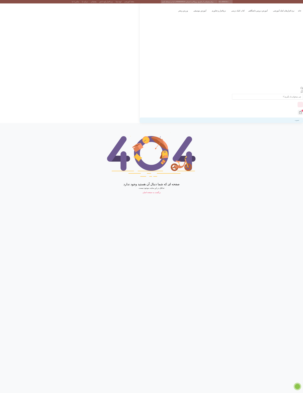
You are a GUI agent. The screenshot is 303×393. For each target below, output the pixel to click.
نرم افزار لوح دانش (106, 1)
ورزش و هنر (183, 11)
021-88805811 (223, 2)
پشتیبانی (93, 1)
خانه (299, 11)
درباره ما (85, 1)
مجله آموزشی (129, 1)
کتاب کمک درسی (238, 11)
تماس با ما (75, 1)
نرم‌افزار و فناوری (218, 11)
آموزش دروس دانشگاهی (258, 11)
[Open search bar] (302, 89)
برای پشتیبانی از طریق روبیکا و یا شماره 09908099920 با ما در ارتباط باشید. (187, 2)
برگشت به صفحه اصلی (152, 192)
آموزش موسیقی (199, 11)
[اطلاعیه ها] (300, 104)
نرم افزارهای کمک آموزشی (283, 11)
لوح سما (118, 1)
